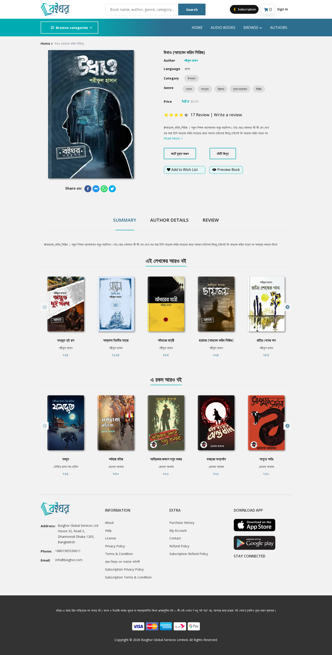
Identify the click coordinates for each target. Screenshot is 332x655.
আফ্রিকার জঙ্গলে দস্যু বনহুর (166, 459)
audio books (223, 27)
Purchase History (181, 522)
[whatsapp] (104, 188)
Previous (45, 307)
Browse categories (72, 27)
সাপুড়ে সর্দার (266, 459)
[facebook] (87, 188)
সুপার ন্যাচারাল (240, 89)
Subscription (246, 9)
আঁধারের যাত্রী (166, 340)
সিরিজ (259, 89)
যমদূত (65, 459)
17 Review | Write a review (216, 114)
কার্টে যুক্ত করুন (180, 153)
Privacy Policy (115, 546)
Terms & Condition (119, 554)
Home (197, 27)
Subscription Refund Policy (188, 554)
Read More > (173, 138)
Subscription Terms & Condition (128, 577)
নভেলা (189, 89)
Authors (278, 27)
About (109, 522)
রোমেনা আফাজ (116, 466)
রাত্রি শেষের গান (266, 340)
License (110, 538)
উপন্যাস (192, 78)
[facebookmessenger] (96, 188)
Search (192, 9)
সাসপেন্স (205, 89)
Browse (250, 27)
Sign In (282, 9)
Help (108, 530)
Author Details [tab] (169, 220)
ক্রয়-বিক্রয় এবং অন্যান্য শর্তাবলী (122, 561)
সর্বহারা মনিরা (116, 459)
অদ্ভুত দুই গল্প (65, 340)
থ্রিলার (221, 89)
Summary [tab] (124, 220)
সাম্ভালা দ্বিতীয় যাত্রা (116, 340)
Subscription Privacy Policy (124, 569)
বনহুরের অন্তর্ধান (216, 459)
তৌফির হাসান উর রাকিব (66, 466)
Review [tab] (211, 220)
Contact (175, 538)
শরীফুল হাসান (65, 348)
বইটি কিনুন (223, 153)
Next (287, 307)
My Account (178, 530)
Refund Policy (179, 546)
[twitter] (112, 188)
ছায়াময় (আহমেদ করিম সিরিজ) (216, 340)
